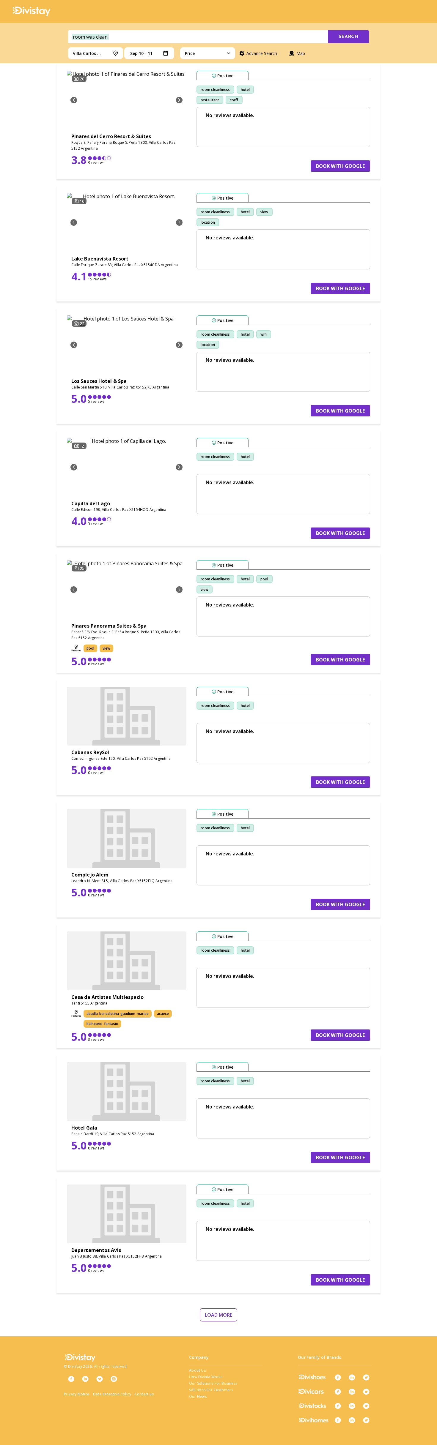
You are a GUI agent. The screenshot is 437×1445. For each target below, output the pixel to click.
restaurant (210, 99)
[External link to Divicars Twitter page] (366, 1391)
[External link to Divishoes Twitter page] (366, 1377)
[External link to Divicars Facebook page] (338, 1391)
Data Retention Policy (112, 1394)
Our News (198, 1396)
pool (264, 579)
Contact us (144, 1394)
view (264, 211)
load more (218, 1315)
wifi (263, 334)
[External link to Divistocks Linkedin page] (352, 1406)
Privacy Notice (76, 1394)
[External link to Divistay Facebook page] (71, 1379)
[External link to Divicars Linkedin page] (352, 1391)
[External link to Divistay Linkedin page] (85, 1379)
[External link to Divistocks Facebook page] (338, 1406)
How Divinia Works (206, 1376)
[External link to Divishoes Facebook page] (338, 1377)
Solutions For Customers (211, 1389)
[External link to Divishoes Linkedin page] (352, 1377)
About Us (197, 1370)
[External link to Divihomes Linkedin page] (352, 1420)
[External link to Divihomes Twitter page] (366, 1420)
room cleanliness (215, 89)
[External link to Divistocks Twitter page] (366, 1406)
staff (234, 99)
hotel (245, 89)
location (208, 222)
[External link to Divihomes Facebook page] (338, 1420)
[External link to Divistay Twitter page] (99, 1379)
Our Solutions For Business (213, 1383)
